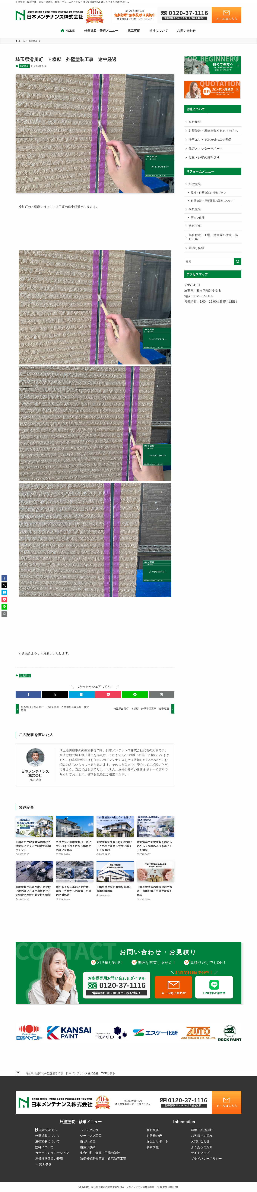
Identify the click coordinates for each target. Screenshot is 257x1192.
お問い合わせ (200, 1141)
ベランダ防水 (89, 1130)
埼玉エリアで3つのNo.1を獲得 (210, 139)
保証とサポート (157, 1141)
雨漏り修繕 (196, 248)
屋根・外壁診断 (202, 1130)
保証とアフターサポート (206, 148)
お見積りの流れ (202, 1135)
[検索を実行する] (237, 261)
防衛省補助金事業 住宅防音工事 (103, 1158)
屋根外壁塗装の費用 (49, 1158)
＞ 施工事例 (43, 1164)
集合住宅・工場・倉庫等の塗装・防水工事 (213, 237)
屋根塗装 (195, 209)
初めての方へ (48, 1130)
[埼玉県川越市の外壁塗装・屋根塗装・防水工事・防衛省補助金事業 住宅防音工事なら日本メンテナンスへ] (50, 15)
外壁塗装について (47, 1135)
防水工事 (195, 226)
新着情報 (24, 66)
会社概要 (195, 122)
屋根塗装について (47, 1141)
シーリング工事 (91, 1135)
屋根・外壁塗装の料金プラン (208, 192)
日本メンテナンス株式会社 (35, 773)
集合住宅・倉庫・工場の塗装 (100, 1152)
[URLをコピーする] (161, 694)
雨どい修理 (198, 217)
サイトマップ (200, 1152)
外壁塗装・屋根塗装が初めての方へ (213, 130)
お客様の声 (154, 1135)
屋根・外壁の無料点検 (204, 157)
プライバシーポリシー (206, 1158)
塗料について (44, 1147)
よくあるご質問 (202, 1147)
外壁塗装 (195, 184)
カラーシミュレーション (52, 1152)
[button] (28, 694)
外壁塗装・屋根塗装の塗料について (212, 200)
